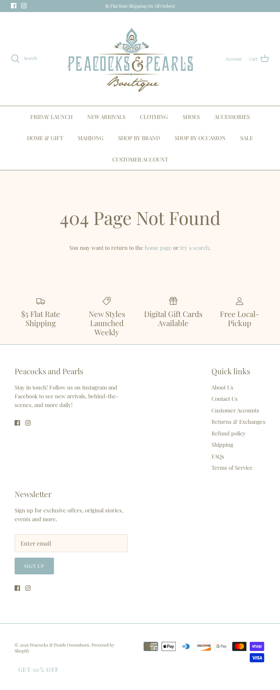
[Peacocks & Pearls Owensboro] (131, 58)
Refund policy (228, 433)
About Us (222, 387)
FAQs (217, 456)
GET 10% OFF (38, 669)
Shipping (222, 444)
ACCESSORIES (232, 116)
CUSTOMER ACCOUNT (140, 159)
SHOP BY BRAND (139, 138)
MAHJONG (91, 138)
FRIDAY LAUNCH (51, 116)
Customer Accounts (235, 410)
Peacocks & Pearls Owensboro (59, 645)
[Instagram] (24, 5)
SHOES (191, 116)
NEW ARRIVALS (106, 116)
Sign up (34, 566)
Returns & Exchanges (238, 421)
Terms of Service (232, 467)
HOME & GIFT (45, 138)
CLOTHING (154, 116)
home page (158, 247)
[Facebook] (13, 5)
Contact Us (224, 398)
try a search (194, 247)
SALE (246, 138)
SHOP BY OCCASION (200, 138)
